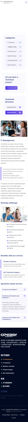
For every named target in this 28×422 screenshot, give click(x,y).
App (1, 395)
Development (14, 395)
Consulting (4, 395)
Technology (3, 397)
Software (21, 395)
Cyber (8, 395)
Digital (18, 395)
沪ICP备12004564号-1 (16, 411)
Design (10, 395)
